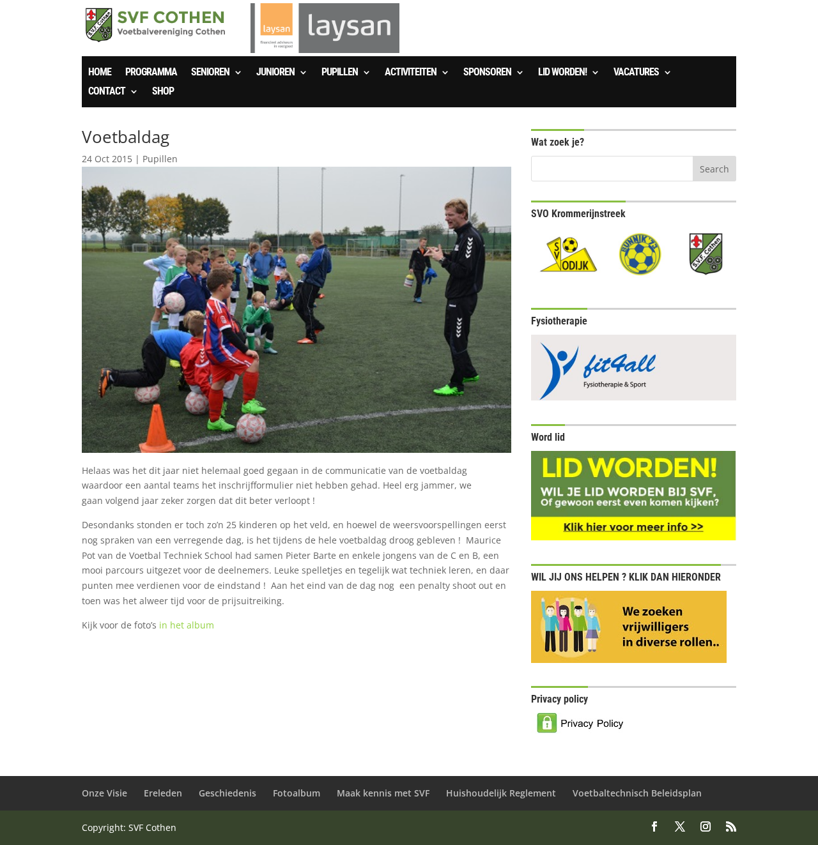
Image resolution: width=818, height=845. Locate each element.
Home (99, 73)
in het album (186, 625)
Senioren (210, 73)
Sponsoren (487, 73)
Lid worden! (562, 73)
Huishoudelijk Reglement (501, 793)
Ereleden (163, 793)
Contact (106, 92)
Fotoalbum (296, 793)
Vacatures (636, 73)
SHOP (163, 92)
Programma (151, 73)
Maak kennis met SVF (383, 793)
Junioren (275, 73)
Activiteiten (410, 73)
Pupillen (339, 73)
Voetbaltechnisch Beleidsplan (637, 793)
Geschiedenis (227, 793)
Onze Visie (104, 793)
